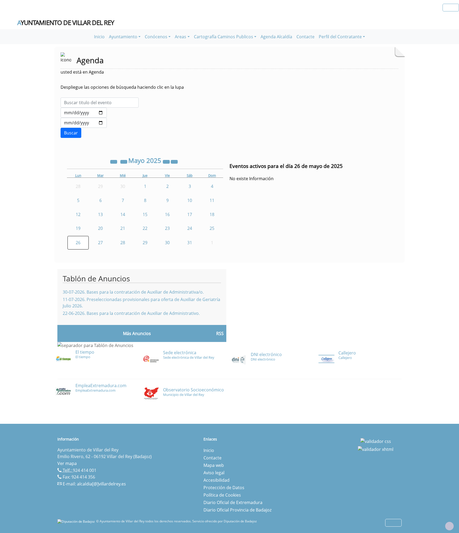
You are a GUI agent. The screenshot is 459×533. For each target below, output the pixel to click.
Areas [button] (180, 37)
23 (167, 228)
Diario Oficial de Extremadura (232, 502)
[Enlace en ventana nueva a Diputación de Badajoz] (76, 521)
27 (100, 243)
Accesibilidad (216, 480)
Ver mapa (67, 463)
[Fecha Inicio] (84, 113)
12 (78, 214)
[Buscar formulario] (71, 133)
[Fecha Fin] (84, 123)
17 (189, 214)
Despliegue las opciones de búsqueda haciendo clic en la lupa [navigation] (122, 87)
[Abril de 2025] (124, 161)
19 (78, 228)
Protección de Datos (223, 487)
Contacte (305, 37)
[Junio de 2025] (174, 161)
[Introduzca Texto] (100, 103)
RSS (220, 333)
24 (189, 228)
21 (122, 228)
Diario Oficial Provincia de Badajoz (237, 510)
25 (212, 228)
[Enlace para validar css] (375, 441)
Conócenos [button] (156, 37)
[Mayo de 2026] (167, 161)
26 (78, 243)
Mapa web (213, 465)
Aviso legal (213, 473)
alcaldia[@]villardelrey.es (101, 484)
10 (189, 200)
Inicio (99, 37)
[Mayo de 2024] (114, 161)
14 (122, 214)
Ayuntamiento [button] (123, 37)
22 (145, 228)
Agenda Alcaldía (276, 37)
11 (212, 200)
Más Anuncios (137, 333)
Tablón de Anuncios (96, 278)
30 (167, 243)
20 (100, 228)
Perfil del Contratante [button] (340, 37)
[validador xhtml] (375, 449)
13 (100, 214)
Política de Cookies (222, 495)
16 (167, 214)
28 (122, 243)
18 (212, 214)
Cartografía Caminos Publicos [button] (223, 37)
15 (145, 214)
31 (189, 243)
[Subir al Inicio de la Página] (449, 526)
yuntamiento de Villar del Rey (65, 22)
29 (145, 243)
